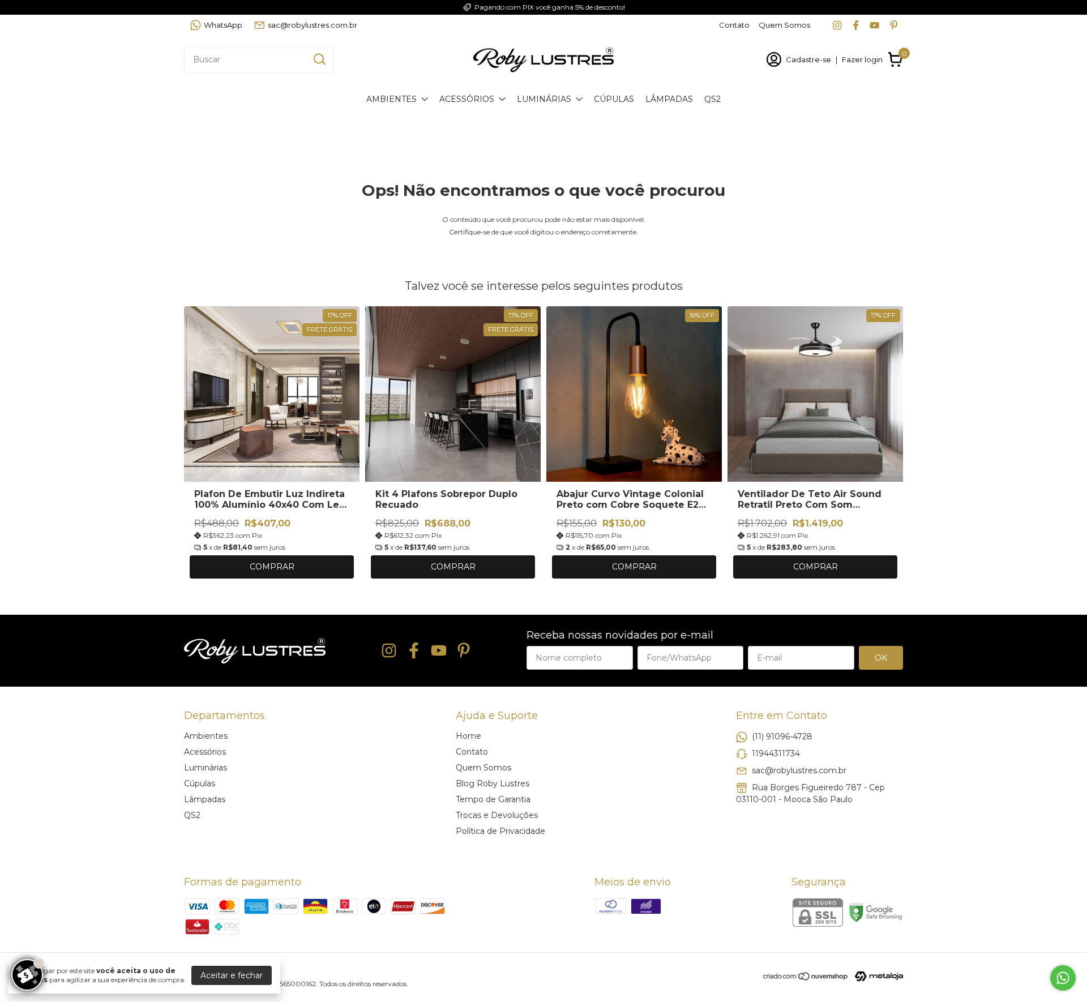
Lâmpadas (669, 99)
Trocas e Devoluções (497, 815)
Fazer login (862, 59)
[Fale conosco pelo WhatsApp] (1063, 978)
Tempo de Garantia (493, 799)
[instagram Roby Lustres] (837, 25)
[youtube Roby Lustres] (874, 25)
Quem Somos (784, 24)
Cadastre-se (808, 59)
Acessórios (466, 99)
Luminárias (544, 99)
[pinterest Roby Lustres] (893, 25)
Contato (734, 24)
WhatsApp (223, 24)
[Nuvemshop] (806, 978)
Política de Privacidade (500, 831)
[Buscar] (318, 59)
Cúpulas (614, 99)
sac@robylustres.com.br (312, 24)
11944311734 (776, 753)
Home (468, 736)
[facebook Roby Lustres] (855, 25)
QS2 (712, 99)
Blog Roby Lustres (492, 783)
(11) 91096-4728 (782, 736)
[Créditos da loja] (876, 976)
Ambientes (391, 99)
